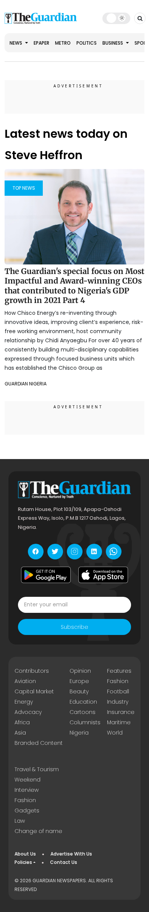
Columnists (85, 722)
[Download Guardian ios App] (103, 575)
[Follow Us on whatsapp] (113, 551)
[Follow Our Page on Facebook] (36, 551)
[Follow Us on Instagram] (75, 551)
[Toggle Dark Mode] (116, 18)
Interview (27, 790)
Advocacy (28, 712)
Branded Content (39, 743)
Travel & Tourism (37, 769)
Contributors (32, 671)
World (115, 732)
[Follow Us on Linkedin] (94, 551)
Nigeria (79, 732)
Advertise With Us (71, 854)
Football (118, 691)
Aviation (25, 681)
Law (20, 821)
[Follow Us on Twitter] (55, 551)
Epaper (41, 43)
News (16, 43)
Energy (24, 702)
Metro (63, 43)
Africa (22, 722)
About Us (25, 854)
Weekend (27, 779)
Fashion (117, 681)
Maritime (119, 722)
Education (83, 702)
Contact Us (63, 862)
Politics (86, 43)
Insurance (120, 712)
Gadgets (27, 810)
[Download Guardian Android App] (46, 575)
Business (113, 43)
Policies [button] (23, 862)
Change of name (38, 831)
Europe (79, 681)
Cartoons (83, 712)
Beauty (79, 691)
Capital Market (34, 691)
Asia (20, 732)
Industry (117, 702)
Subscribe (74, 627)
